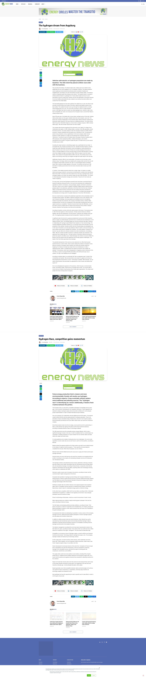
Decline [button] (94, 675)
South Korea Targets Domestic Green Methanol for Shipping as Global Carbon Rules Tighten (56, 318)
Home (43, 19)
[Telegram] (41, 83)
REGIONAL (30, 4)
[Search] (143, 4)
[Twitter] (41, 78)
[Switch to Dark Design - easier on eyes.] (142, 4)
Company (55, 647)
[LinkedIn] (41, 73)
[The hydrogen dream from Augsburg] (73, 51)
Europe (46, 19)
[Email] (41, 80)
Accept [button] (89, 675)
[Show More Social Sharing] (65, 32)
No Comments (56, 28)
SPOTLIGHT (23, 4)
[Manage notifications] (143, 675)
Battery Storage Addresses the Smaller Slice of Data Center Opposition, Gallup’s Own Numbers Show (72, 318)
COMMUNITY (37, 4)
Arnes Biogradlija (45, 28)
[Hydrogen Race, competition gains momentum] (73, 364)
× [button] (99, 667)
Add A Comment (73, 326)
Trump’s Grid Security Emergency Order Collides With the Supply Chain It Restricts (89, 318)
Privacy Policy (102, 655)
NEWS (17, 4)
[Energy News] (7, 4)
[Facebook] (41, 85)
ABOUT (43, 4)
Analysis (41, 335)
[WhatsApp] (41, 75)
